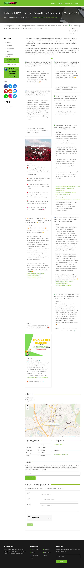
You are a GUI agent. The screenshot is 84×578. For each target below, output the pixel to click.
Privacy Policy (34, 555)
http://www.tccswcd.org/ (61, 454)
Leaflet (60, 436)
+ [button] (27, 406)
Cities (60, 3)
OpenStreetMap (71, 436)
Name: (29, 493)
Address (8, 42)
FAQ (32, 558)
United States (13, 17)
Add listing (47, 552)
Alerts (8, 51)
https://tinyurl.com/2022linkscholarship (37, 377)
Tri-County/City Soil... (53, 424)
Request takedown (11, 64)
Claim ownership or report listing (10, 60)
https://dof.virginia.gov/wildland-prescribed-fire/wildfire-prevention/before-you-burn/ (65, 283)
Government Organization (9, 106)
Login (77, 3)
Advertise (46, 549)
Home (53, 3)
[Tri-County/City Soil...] (53, 421)
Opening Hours (10, 48)
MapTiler (65, 436)
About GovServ (35, 549)
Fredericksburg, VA (24, 17)
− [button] (27, 408)
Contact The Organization (9, 55)
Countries (69, 3)
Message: (29, 504)
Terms (33, 552)
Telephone (9, 45)
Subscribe (30, 478)
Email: (28, 498)
